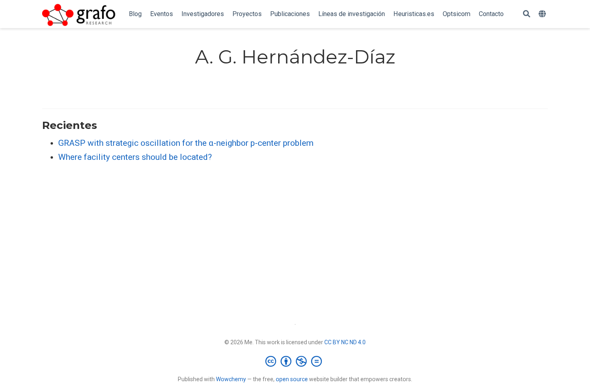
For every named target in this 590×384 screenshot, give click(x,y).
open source (292, 379)
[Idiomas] (543, 14)
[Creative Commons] (295, 361)
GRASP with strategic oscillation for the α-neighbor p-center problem (185, 143)
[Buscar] (526, 14)
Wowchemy (231, 379)
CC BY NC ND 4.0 (345, 342)
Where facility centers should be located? (135, 157)
